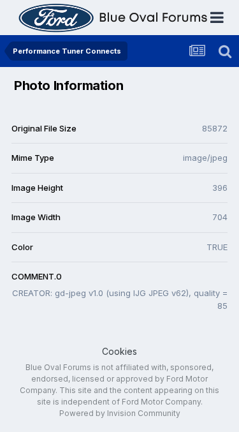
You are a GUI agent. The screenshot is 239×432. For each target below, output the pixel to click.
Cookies (119, 351)
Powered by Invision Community (119, 413)
